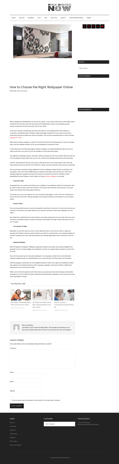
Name (12, 372)
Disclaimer (12, 437)
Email (12, 381)
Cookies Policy (14, 433)
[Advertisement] (42, 72)
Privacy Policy (13, 441)
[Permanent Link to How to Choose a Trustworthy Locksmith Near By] (64, 290)
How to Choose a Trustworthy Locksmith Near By (64, 305)
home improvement (22, 91)
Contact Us (13, 430)
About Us (12, 422)
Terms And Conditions (16, 445)
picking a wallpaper (51, 176)
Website (12, 391)
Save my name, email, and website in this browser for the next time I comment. (36, 400)
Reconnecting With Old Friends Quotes (88, 424)
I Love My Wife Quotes (84, 422)
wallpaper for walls (16, 137)
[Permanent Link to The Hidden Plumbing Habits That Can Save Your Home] (21, 290)
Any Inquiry (13, 426)
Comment (13, 348)
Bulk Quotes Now (59, 7)
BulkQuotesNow (65, 457)
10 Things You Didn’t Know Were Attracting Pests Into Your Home (41, 305)
